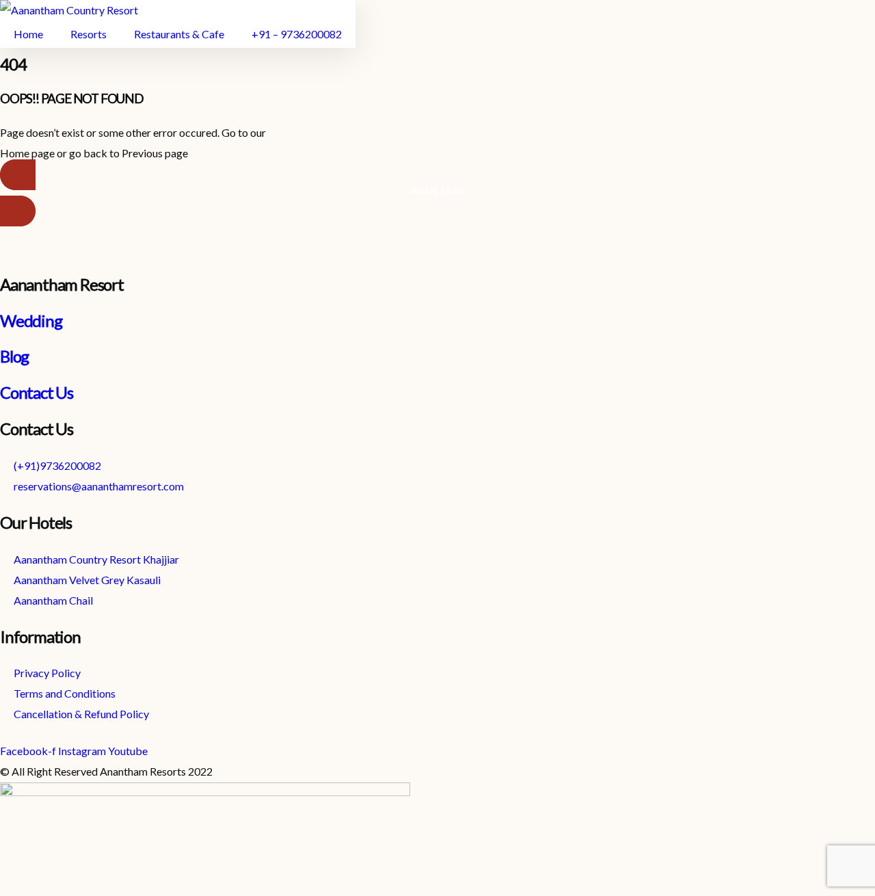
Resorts (88, 33)
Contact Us (36, 392)
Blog (14, 356)
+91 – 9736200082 (297, 33)
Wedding (31, 320)
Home (28, 33)
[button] (437, 192)
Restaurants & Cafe (179, 33)
